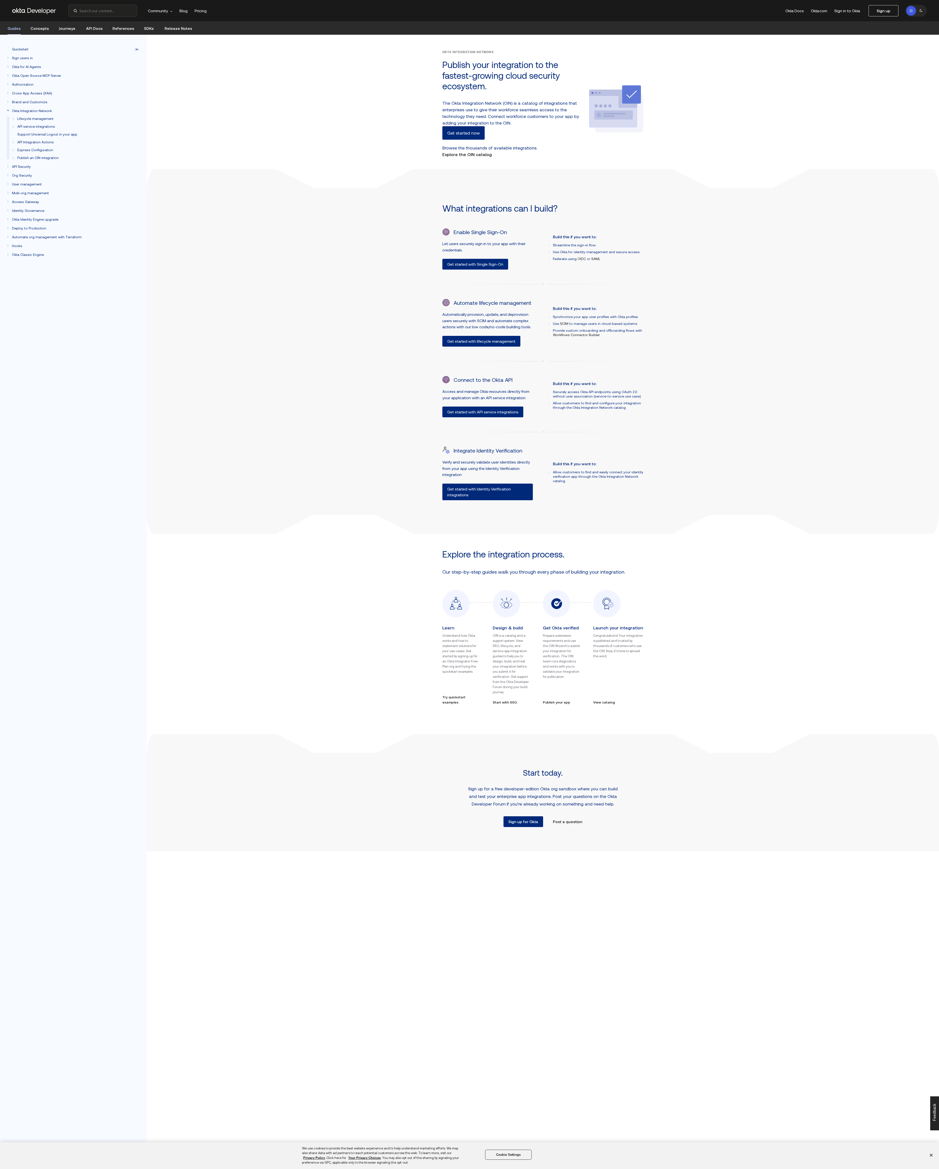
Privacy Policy (314, 1158)
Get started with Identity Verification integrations (479, 492)
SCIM (564, 323)
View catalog (604, 702)
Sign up (883, 10)
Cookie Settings (508, 1155)
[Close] (931, 1155)
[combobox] (103, 11)
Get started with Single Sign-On (475, 264)
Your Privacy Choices (364, 1158)
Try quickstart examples (453, 699)
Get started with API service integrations (482, 411)
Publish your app (556, 702)
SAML (595, 259)
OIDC (582, 259)
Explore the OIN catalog (467, 154)
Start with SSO (505, 702)
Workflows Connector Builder (576, 335)
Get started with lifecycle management (481, 341)
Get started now (463, 133)
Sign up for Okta (523, 821)
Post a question (567, 821)
